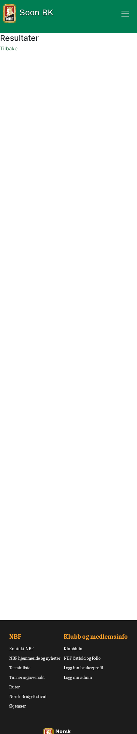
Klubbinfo (73, 648)
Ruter (14, 687)
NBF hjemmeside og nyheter (35, 658)
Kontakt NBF (21, 648)
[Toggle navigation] (125, 14)
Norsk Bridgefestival (28, 696)
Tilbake (9, 48)
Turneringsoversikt (27, 677)
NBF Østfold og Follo (82, 658)
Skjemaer (17, 706)
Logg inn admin (78, 677)
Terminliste (19, 668)
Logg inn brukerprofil (83, 668)
